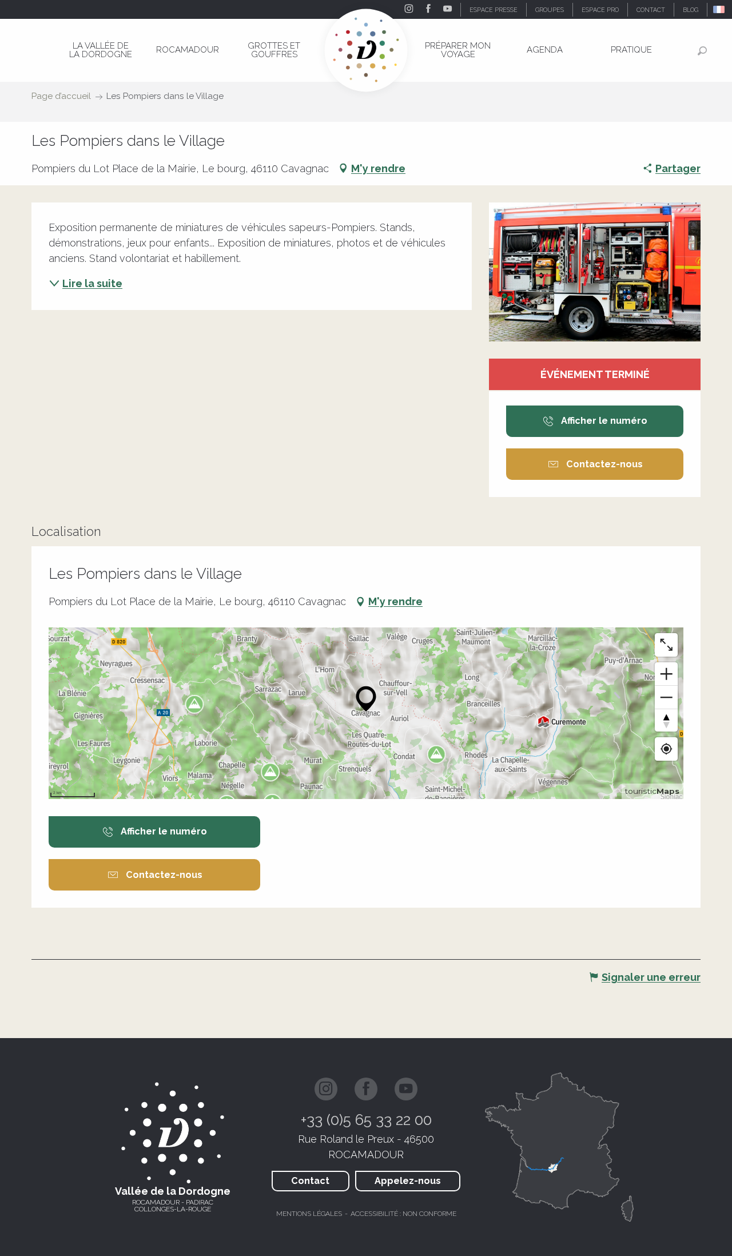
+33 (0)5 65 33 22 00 (366, 1119)
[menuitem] (101, 50)
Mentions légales (309, 1213)
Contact (310, 1180)
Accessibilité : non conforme (403, 1213)
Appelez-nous (408, 1180)
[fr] (719, 9)
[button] (719, 9)
